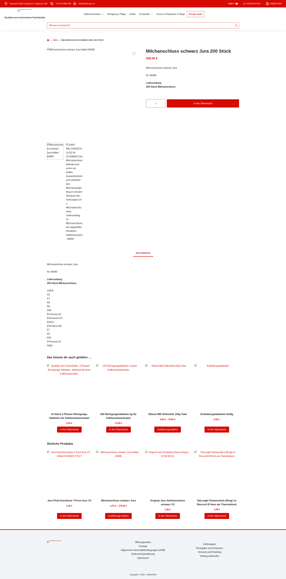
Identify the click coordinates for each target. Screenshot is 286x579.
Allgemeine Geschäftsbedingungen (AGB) (143, 550)
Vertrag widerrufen (209, 556)
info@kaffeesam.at (86, 4)
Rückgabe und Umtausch (209, 548)
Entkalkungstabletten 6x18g (216, 414)
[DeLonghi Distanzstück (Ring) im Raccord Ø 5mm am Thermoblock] (216, 472)
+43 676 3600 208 (63, 4)
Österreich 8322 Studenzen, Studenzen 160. (29, 4)
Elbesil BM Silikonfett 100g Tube (168, 414)
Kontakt (143, 546)
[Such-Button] (236, 25)
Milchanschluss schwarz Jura (118, 500)
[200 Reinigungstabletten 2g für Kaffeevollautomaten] (118, 386)
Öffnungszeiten (143, 542)
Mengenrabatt (195, 14)
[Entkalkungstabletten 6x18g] (216, 386)
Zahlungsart (209, 544)
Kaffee (132, 14)
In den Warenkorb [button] (69, 429)
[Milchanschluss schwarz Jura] (118, 472)
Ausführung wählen (167, 429)
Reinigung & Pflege (116, 14)
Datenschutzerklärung (143, 554)
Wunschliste (254, 4)
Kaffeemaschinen (92, 14)
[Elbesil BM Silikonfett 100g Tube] (167, 386)
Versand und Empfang (209, 552)
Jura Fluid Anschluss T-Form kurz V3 (69, 500)
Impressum (143, 558)
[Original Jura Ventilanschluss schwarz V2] (167, 472)
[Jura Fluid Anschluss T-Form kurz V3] (69, 472)
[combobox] (140, 25)
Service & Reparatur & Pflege (170, 14)
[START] (48, 40)
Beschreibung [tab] (143, 253)
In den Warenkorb (203, 103)
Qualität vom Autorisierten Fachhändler (24, 17)
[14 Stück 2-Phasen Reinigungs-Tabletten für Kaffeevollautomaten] (69, 386)
